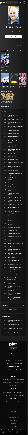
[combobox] (13, 2)
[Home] (2, 2)
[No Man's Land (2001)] (5, 80)
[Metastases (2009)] (14, 80)
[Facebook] (13, 41)
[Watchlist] (20, 2)
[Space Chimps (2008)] (5, 60)
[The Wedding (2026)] (23, 80)
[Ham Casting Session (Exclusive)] (7, 98)
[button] (24, 2)
